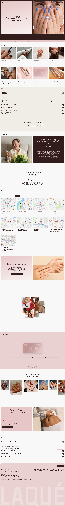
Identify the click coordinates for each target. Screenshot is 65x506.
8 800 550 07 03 (10, 476)
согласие (20, 423)
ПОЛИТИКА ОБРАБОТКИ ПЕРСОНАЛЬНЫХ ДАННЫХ (10, 479)
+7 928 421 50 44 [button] (10, 472)
